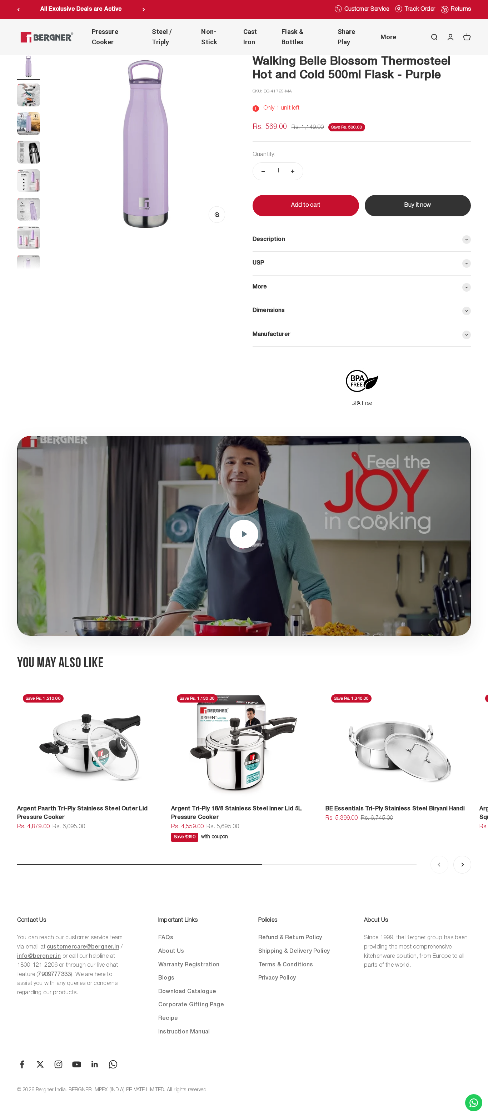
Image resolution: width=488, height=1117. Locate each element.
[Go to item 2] (28, 96)
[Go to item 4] (28, 153)
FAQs (165, 937)
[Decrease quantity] (263, 171)
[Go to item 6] (28, 210)
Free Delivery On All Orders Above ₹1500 (81, 9)
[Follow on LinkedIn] (95, 1064)
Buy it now (417, 205)
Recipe (168, 1018)
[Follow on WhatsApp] (113, 1064)
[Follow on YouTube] (76, 1064)
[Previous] (18, 9)
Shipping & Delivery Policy (294, 951)
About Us (171, 951)
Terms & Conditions (285, 964)
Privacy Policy (277, 978)
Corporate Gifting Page (191, 1004)
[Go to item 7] (28, 238)
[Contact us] (473, 1102)
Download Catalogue (187, 991)
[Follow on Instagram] (58, 1064)
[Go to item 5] (28, 181)
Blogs (166, 978)
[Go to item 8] (28, 267)
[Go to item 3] (28, 124)
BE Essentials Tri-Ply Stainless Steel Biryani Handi (395, 808)
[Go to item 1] (28, 67)
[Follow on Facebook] (22, 1064)
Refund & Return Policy (290, 937)
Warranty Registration (188, 964)
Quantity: (264, 154)
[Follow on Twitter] (40, 1064)
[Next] (144, 9)
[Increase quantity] (292, 171)
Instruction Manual (184, 1032)
